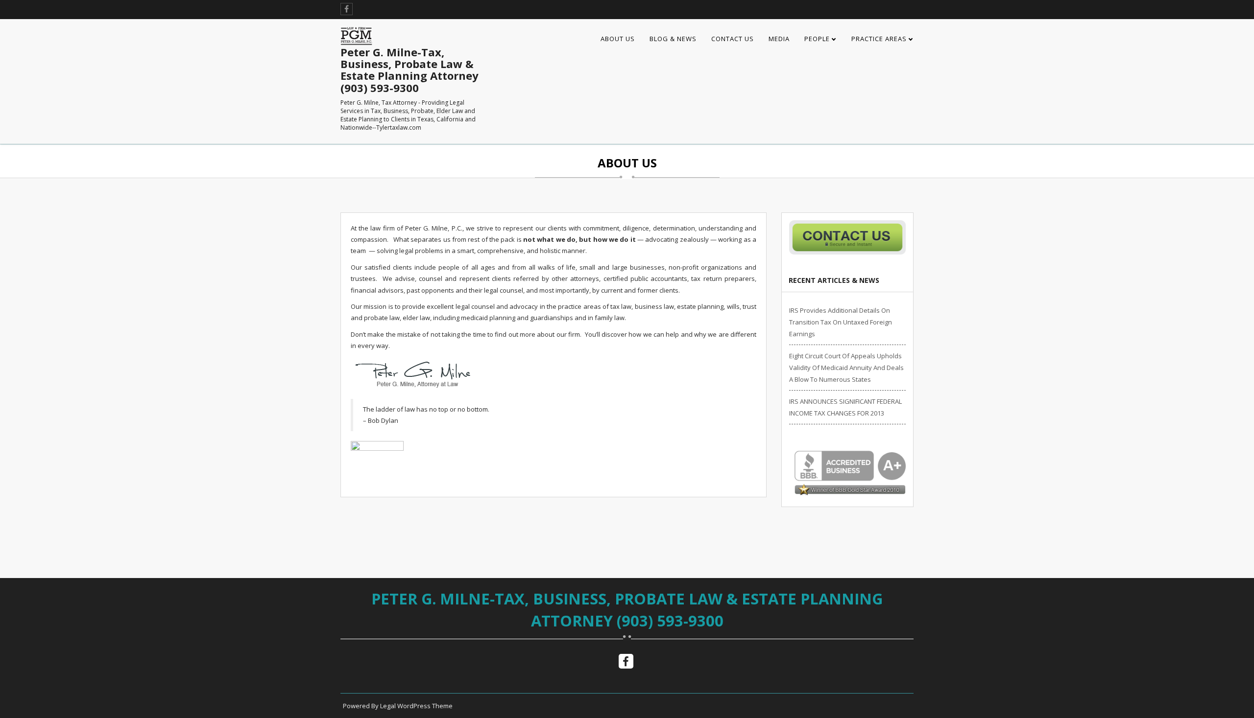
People (817, 38)
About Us (618, 38)
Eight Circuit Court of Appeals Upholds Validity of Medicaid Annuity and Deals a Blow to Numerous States (846, 367)
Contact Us (732, 38)
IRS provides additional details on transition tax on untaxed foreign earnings (840, 322)
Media (779, 38)
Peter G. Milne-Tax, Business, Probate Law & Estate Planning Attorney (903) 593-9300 (627, 609)
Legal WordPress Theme (416, 705)
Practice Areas (879, 38)
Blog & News (673, 38)
